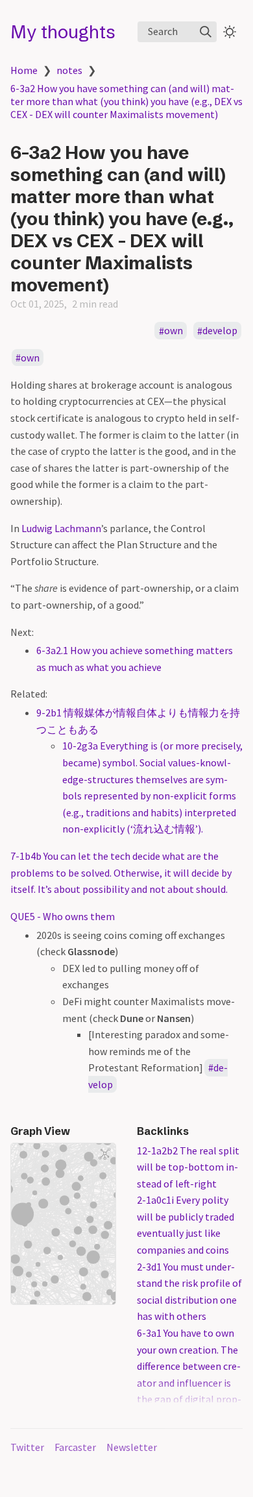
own (173, 330)
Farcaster (75, 1447)
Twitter (27, 1447)
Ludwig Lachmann (61, 528)
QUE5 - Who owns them (62, 916)
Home (24, 70)
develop (219, 330)
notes (69, 70)
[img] (205, 32)
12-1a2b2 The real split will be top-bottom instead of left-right (188, 1167)
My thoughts (62, 32)
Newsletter (131, 1447)
